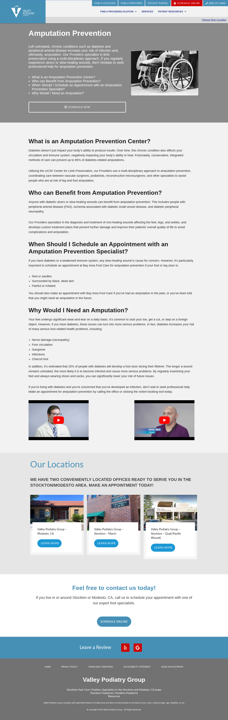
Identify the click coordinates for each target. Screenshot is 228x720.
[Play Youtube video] (59, 420)
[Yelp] (125, 647)
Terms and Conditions (100, 667)
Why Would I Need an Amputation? (58, 93)
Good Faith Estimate (172, 667)
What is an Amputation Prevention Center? (63, 77)
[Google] (138, 647)
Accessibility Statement (137, 667)
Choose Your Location (214, 20)
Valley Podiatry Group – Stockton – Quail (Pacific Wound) (166, 533)
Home (48, 667)
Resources (114, 696)
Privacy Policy (69, 667)
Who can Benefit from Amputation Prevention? (66, 81)
